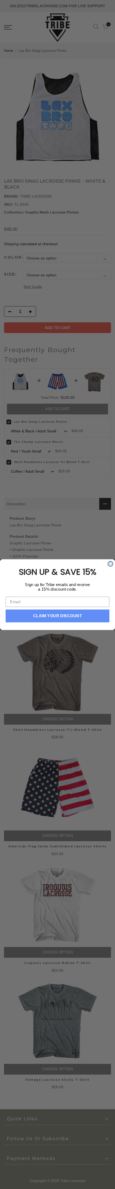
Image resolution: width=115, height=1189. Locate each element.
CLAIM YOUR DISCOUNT (57, 615)
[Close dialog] (110, 563)
